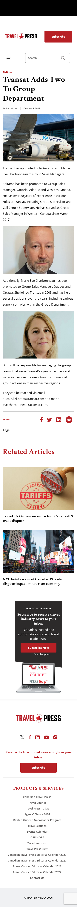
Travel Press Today (37, 808)
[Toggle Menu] (10, 58)
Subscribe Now (38, 648)
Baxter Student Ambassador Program (37, 820)
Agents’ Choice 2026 (37, 814)
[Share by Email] (69, 419)
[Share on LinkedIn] (58, 419)
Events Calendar (37, 831)
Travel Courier (37, 802)
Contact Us (37, 878)
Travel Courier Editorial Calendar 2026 (37, 866)
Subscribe (58, 36)
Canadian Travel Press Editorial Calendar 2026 (37, 854)
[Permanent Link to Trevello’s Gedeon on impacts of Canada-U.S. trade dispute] (38, 488)
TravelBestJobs (37, 826)
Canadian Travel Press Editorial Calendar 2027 (37, 860)
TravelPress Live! (37, 849)
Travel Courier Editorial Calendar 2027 (37, 872)
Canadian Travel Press (37, 797)
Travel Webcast (37, 843)
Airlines (7, 72)
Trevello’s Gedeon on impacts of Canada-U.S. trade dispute (38, 518)
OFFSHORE (37, 837)
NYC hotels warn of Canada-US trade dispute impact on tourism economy (32, 581)
